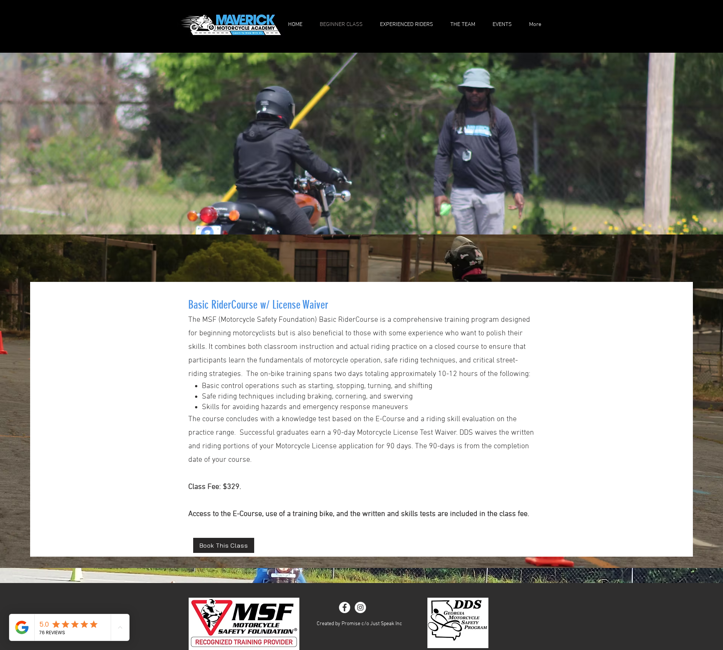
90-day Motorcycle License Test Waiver (394, 432)
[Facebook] (344, 607)
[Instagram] (360, 607)
